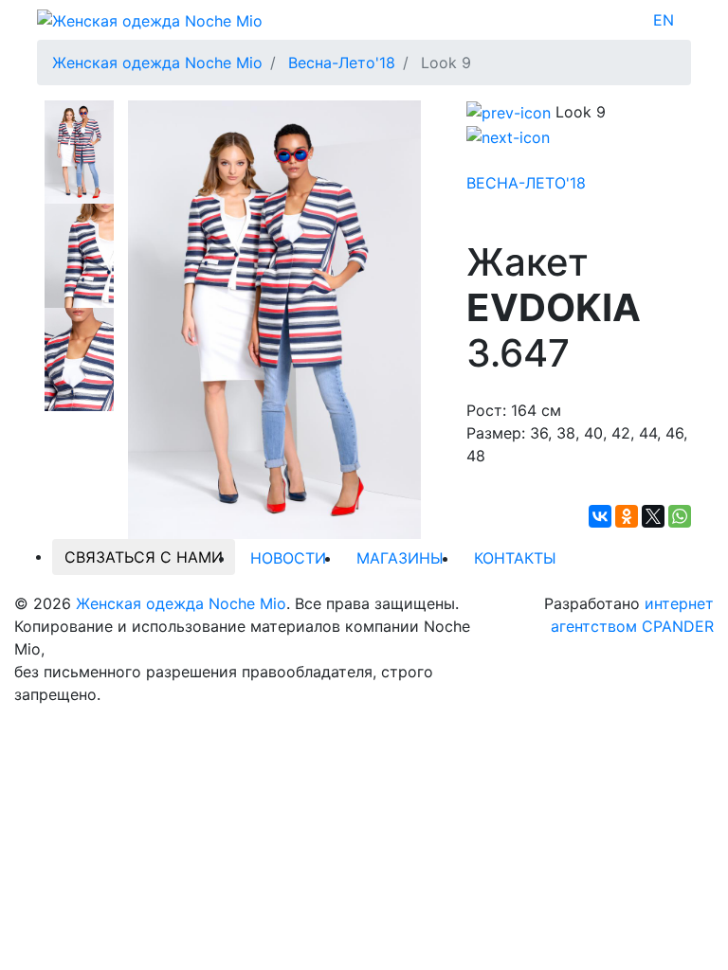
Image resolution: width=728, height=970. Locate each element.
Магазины (400, 557)
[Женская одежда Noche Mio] (150, 18)
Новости (288, 557)
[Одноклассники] (626, 516)
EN (663, 19)
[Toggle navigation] (686, 20)
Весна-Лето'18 (526, 182)
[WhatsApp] (679, 516)
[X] (653, 516)
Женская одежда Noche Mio (181, 603)
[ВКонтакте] (600, 516)
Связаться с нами (143, 557)
